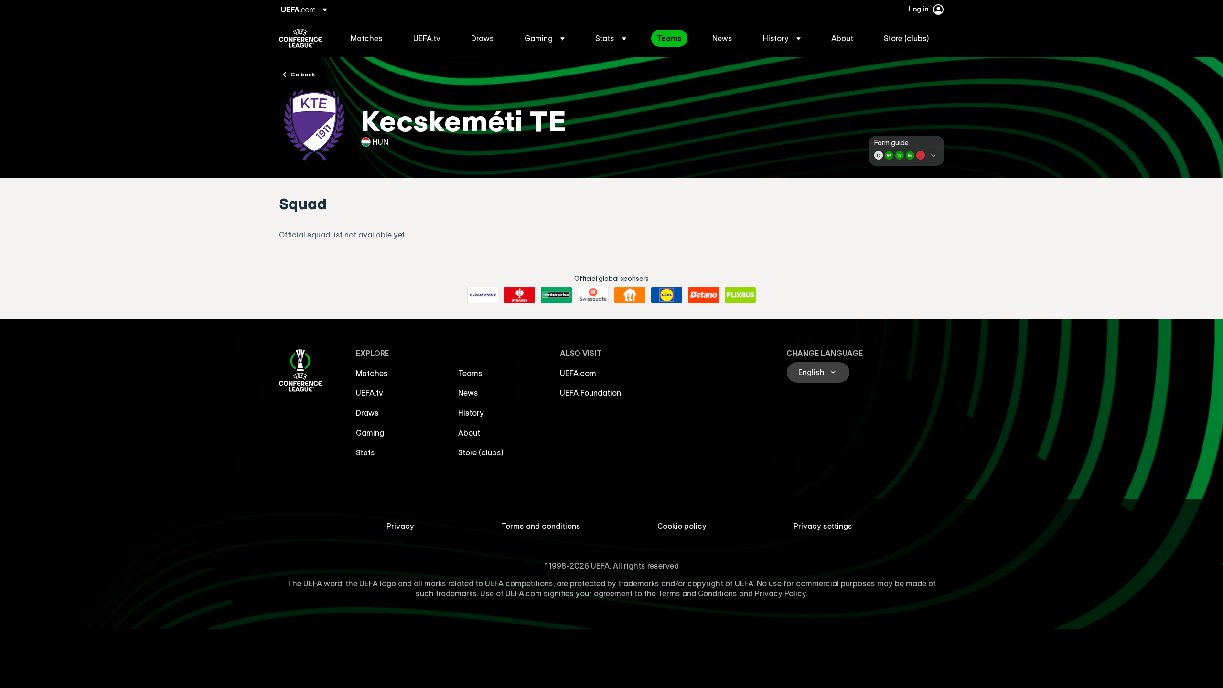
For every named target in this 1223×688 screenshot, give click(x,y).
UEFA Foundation (590, 392)
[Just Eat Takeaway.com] (629, 295)
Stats (365, 452)
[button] (544, 38)
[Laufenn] (482, 295)
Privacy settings (823, 526)
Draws (367, 412)
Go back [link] (302, 74)
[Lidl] (666, 295)
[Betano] (703, 295)
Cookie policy (682, 526)
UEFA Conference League (300, 38)
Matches (372, 373)
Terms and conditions (541, 526)
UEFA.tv (369, 392)
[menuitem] (370, 38)
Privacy (400, 526)
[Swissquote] (593, 295)
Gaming (370, 433)
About (469, 433)
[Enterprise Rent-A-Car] (556, 295)
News (468, 392)
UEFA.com (578, 373)
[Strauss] (519, 295)
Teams (470, 373)
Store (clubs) (481, 452)
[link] (366, 38)
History (471, 412)
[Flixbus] (740, 295)
